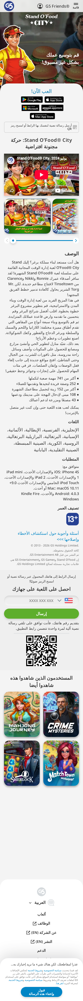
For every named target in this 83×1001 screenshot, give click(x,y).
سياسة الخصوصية (52, 970)
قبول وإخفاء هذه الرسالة (41, 992)
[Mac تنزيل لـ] (42, 116)
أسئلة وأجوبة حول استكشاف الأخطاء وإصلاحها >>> (48, 536)
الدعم (41, 950)
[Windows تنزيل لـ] (30, 108)
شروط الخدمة (35, 970)
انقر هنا (59, 983)
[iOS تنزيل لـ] (54, 99)
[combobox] (68, 600)
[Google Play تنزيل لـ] (32, 99)
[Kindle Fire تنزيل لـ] (52, 108)
